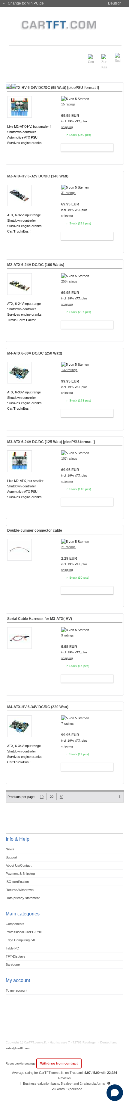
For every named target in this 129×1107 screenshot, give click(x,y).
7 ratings (67, 723)
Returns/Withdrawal (20, 890)
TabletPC (12, 948)
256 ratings (69, 281)
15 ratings (68, 104)
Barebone (13, 964)
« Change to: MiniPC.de (23, 3)
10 (42, 797)
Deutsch (115, 3)
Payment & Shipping (20, 873)
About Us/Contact (19, 865)
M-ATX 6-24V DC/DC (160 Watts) (35, 265)
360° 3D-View (19, 150)
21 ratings (68, 547)
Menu (14, 55)
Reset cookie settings (21, 1063)
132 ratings (69, 370)
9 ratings (67, 635)
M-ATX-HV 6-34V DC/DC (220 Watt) (37, 707)
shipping (67, 127)
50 (61, 797)
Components (15, 924)
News (10, 849)
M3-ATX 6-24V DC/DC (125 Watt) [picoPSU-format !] (51, 442)
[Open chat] (114, 1092)
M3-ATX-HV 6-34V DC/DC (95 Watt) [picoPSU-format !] (53, 88)
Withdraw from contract (59, 1063)
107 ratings (69, 458)
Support (11, 857)
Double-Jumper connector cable (34, 530)
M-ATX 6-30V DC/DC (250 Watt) (34, 353)
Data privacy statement (23, 898)
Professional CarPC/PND (24, 932)
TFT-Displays (16, 956)
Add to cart (84, 147)
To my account (16, 990)
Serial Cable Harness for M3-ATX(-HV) (39, 619)
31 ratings (68, 193)
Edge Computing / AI (20, 940)
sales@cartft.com (17, 1048)
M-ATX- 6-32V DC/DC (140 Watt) (37, 176)
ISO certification (17, 881)
